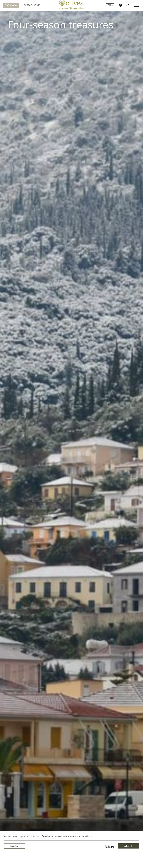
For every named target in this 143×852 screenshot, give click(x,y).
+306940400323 (31, 5)
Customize (109, 846)
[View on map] (120, 5)
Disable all (15, 846)
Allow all (128, 846)
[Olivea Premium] (71, 5)
